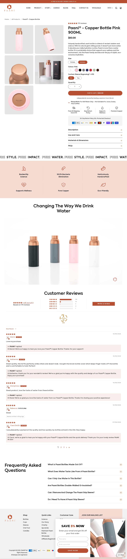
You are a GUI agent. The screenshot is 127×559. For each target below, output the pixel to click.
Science (44, 519)
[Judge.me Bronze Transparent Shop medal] (63, 318)
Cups (25, 522)
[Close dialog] (122, 521)
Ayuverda (45, 528)
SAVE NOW (73, 550)
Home (7, 19)
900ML (82, 62)
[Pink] (76, 70)
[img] (10, 334)
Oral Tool (26, 528)
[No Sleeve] (69, 70)
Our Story (45, 522)
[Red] (90, 70)
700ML (72, 62)
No (71, 78)
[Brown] (97, 70)
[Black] (80, 70)
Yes (78, 78)
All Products (16, 19)
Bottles (25, 519)
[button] (37, 8)
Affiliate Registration (49, 539)
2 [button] (61, 447)
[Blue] (87, 70)
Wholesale (45, 536)
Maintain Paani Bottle (47, 532)
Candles (26, 531)
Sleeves (26, 525)
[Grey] (83, 70)
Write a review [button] (104, 304)
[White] (73, 70)
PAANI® (23, 550)
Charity (44, 525)
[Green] (94, 70)
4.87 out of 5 (28, 303)
